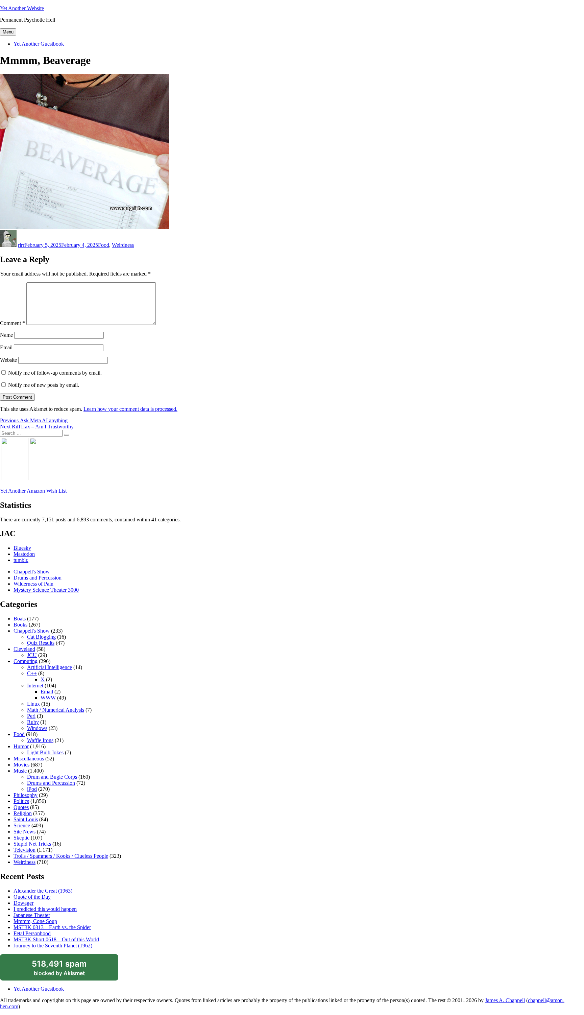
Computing (26, 661)
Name (6, 335)
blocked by (67, 970)
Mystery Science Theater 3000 (46, 590)
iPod (32, 789)
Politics (21, 801)
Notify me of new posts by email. (43, 385)
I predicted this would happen (45, 909)
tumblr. (21, 560)
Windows (37, 728)
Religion (23, 813)
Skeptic (21, 838)
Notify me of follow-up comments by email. (55, 373)
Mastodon (24, 554)
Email (6, 347)
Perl (31, 716)
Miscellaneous (29, 758)
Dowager (23, 903)
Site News (24, 831)
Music (20, 771)
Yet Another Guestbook (39, 44)
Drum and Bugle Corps (52, 777)
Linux (33, 704)
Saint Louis (26, 819)
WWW (48, 698)
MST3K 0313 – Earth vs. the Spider (52, 927)
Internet (35, 685)
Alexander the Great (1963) (43, 891)
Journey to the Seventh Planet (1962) (53, 945)
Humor (21, 746)
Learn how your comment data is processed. (130, 409)
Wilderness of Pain (33, 584)
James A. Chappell (505, 1000)
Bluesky (22, 548)
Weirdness (123, 245)
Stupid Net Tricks (32, 844)
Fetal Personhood (32, 933)
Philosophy (26, 795)
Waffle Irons (40, 740)
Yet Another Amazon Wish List (33, 491)
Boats (20, 618)
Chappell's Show (32, 571)
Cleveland (24, 649)
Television (24, 850)
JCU (32, 655)
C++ (32, 673)
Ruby (33, 722)
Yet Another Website (22, 8)
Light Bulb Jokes (45, 752)
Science (22, 825)
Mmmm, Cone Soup (35, 921)
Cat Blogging (41, 637)
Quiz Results (40, 643)
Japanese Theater (32, 915)
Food (103, 245)
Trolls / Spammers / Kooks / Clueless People (61, 856)
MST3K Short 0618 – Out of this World (56, 939)
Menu (8, 31)
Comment (12, 323)
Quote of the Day (32, 897)
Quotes (21, 807)
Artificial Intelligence (49, 667)
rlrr (21, 245)
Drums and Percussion (38, 578)
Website (8, 360)
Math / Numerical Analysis (55, 710)
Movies (21, 765)
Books (20, 625)
